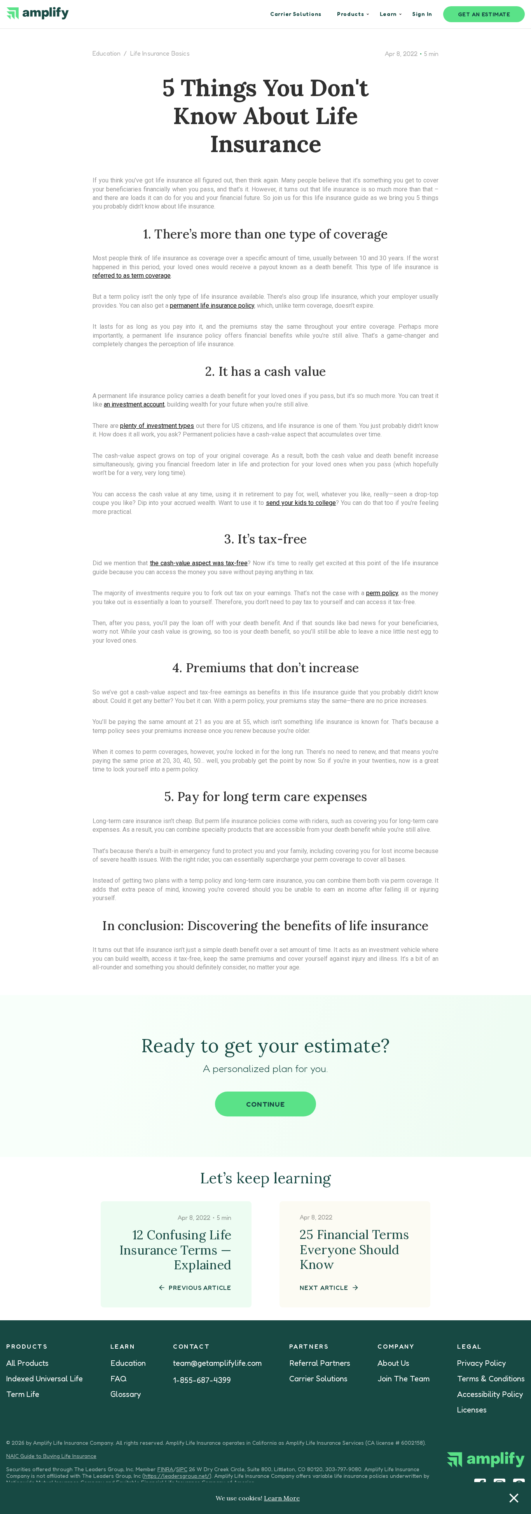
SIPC (181, 1469)
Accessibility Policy (490, 1394)
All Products (27, 1363)
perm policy (382, 593)
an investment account (134, 404)
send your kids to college (301, 502)
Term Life (22, 1394)
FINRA (165, 1469)
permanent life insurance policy (212, 305)
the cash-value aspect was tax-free (199, 563)
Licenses (472, 1409)
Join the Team (403, 1378)
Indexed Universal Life (44, 1378)
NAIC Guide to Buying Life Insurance (51, 1456)
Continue (265, 1104)
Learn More (282, 1498)
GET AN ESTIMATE (484, 14)
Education (107, 53)
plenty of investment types (157, 425)
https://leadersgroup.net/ (177, 1475)
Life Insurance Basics (160, 53)
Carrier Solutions (318, 1378)
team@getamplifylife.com (217, 1363)
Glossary (125, 1394)
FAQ (118, 1378)
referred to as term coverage (132, 275)
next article (324, 1287)
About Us (393, 1363)
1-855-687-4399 (202, 1380)
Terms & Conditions (491, 1378)
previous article (200, 1287)
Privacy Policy (481, 1363)
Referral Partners (319, 1363)
